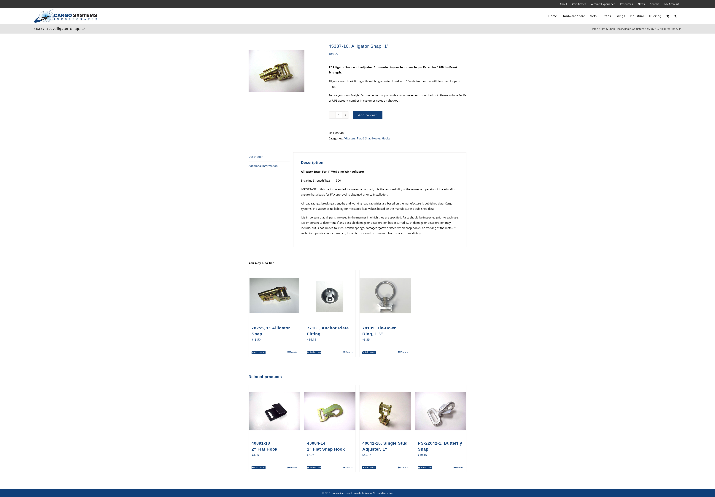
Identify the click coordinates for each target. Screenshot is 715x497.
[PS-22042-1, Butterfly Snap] (440, 411)
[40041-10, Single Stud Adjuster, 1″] (385, 411)
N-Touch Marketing (383, 493)
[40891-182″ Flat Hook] (274, 411)
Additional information (263, 166)
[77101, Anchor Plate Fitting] (330, 296)
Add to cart (367, 115)
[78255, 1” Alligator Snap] (274, 296)
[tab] (269, 156)
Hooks (386, 138)
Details (293, 352)
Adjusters (349, 138)
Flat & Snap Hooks (368, 138)
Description (256, 156)
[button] (675, 16)
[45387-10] (286, 71)
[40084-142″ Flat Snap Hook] (330, 411)
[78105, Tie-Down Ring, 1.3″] (385, 296)
